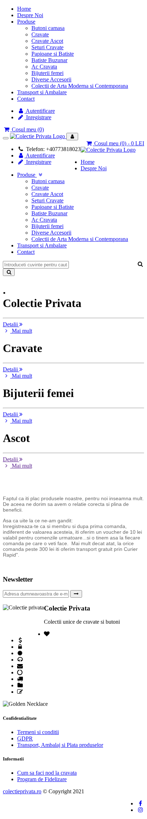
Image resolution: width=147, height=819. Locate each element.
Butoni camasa (48, 28)
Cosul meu (27, 129)
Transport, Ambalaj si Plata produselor (60, 745)
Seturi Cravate (47, 47)
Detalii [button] (11, 324)
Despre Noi (30, 15)
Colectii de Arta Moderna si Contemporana (79, 86)
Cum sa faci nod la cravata (47, 773)
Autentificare (40, 111)
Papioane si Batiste (52, 54)
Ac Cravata (44, 67)
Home (24, 9)
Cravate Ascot (47, 41)
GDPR (25, 738)
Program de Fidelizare (42, 779)
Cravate (40, 34)
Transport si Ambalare (42, 92)
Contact (26, 99)
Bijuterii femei (47, 73)
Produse (26, 22)
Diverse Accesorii (51, 79)
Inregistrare (38, 117)
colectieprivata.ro (22, 791)
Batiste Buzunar (49, 60)
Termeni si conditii (38, 732)
